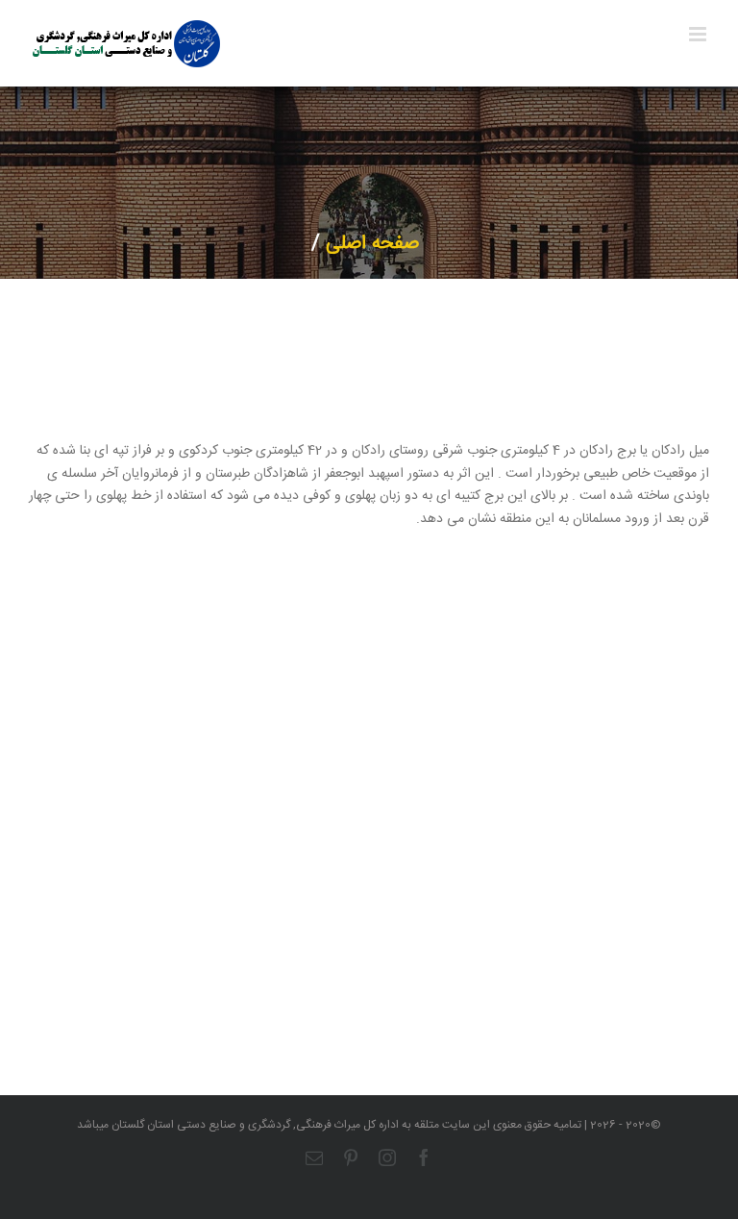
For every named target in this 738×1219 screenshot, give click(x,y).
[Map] (369, 854)
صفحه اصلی (372, 244)
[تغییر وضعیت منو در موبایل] (699, 34)
